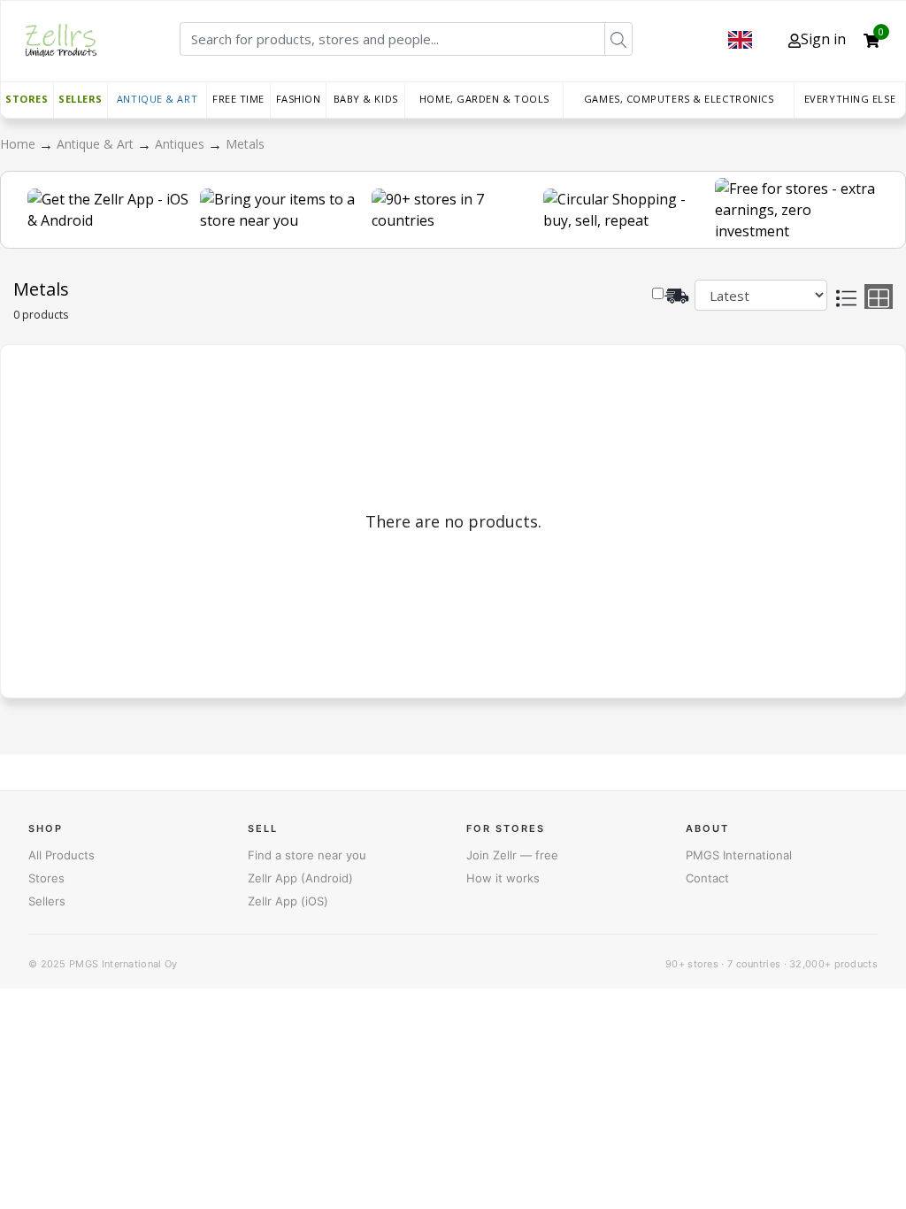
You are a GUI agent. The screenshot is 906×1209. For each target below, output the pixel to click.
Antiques (181, 143)
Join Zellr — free (512, 855)
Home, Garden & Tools (484, 98)
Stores (26, 98)
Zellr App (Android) (300, 878)
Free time (238, 98)
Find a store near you (307, 855)
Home (19, 143)
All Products (61, 855)
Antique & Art (157, 98)
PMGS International (739, 855)
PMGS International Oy (123, 964)
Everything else (849, 98)
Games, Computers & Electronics (679, 98)
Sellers (80, 98)
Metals (245, 143)
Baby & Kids (366, 98)
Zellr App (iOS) (288, 901)
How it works (503, 878)
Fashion (298, 98)
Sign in (823, 39)
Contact (707, 878)
